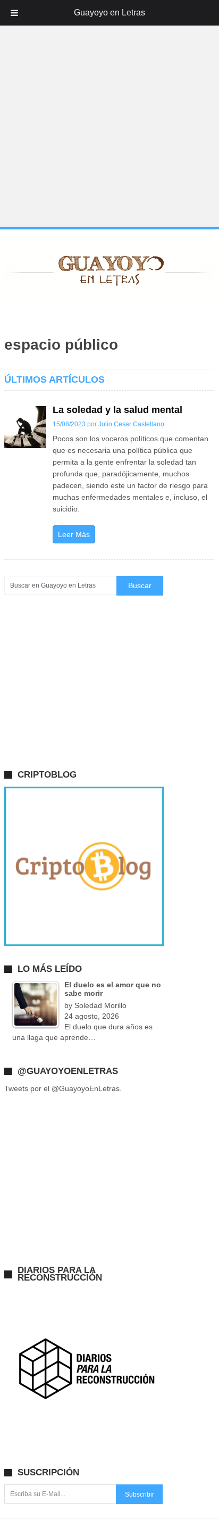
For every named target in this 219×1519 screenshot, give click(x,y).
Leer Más (74, 534)
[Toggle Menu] (14, 13)
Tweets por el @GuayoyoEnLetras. (63, 1088)
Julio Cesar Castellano (131, 424)
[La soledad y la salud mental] (25, 427)
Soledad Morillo (100, 1005)
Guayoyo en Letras (109, 12)
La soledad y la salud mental (117, 409)
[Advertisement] (109, 114)
